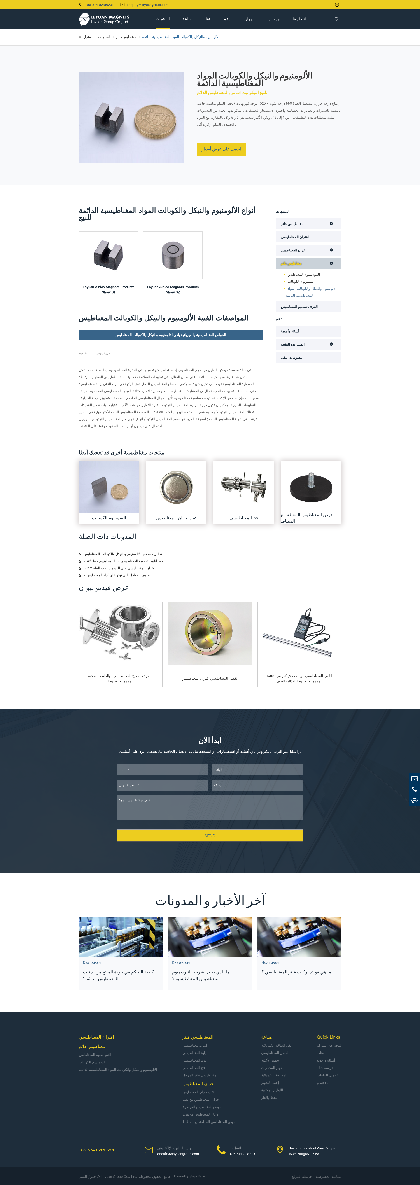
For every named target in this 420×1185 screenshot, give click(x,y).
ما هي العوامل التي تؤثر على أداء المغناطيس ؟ (117, 575)
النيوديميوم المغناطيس (303, 274)
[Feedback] (414, 800)
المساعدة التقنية (292, 344)
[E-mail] (414, 778)
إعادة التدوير (270, 1082)
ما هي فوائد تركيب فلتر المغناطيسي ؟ (296, 972)
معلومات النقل (291, 357)
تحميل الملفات (327, 1075)
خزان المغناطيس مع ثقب (200, 1099)
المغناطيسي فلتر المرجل (200, 1075)
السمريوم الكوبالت (300, 281)
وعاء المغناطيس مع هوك (200, 1114)
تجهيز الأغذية (270, 1060)
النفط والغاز (269, 1097)
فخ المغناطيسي (193, 1067)
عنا (208, 18)
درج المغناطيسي (194, 1060)
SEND (210, 836)
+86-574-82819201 (96, 1150)
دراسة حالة (325, 1067)
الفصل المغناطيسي (275, 1053)
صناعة (188, 18)
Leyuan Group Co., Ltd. (119, 1176)
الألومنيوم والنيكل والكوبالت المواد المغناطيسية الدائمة (180, 37)
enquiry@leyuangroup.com (147, 4)
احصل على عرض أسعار (221, 149)
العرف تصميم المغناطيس (299, 306)
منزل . (88, 37)
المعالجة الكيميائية (274, 1075)
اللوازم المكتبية (272, 1090)
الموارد (249, 18)
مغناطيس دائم (126, 37)
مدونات (274, 18)
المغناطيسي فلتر (293, 224)
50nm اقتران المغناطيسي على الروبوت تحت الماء (120, 568)
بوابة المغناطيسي (194, 1053)
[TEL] (414, 789)
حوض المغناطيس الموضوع (201, 1107)
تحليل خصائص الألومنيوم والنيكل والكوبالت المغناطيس (123, 554)
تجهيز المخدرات (272, 1067)
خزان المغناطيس (293, 250)
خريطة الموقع (303, 1176)
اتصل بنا (299, 18)
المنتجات (163, 18)
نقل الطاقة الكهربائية (276, 1045)
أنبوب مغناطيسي (194, 1045)
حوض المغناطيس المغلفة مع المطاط (209, 1122)
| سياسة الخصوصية (327, 1176)
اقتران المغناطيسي (295, 237)
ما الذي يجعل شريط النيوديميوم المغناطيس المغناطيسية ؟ (200, 975)
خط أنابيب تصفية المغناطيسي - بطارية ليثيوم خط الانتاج (123, 561)
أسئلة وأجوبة (290, 331)
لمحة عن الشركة (329, 1045)
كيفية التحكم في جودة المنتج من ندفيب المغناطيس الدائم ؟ (118, 975)
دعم (227, 18)
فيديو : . (322, 1082)
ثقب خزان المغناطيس (198, 1092)
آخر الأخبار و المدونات (210, 900)
